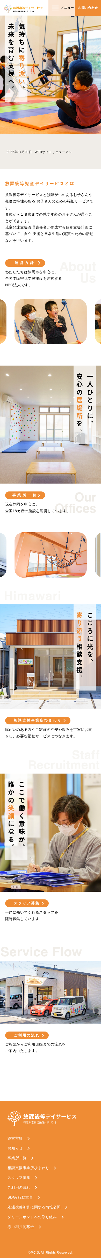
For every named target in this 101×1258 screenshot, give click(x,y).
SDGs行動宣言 (20, 1197)
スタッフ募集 (27, 903)
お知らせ (15, 1148)
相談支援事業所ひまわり (38, 720)
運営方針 (25, 263)
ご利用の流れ (27, 1035)
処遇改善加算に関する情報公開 (34, 1207)
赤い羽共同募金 (21, 1227)
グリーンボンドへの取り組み (32, 1217)
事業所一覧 (25, 495)
